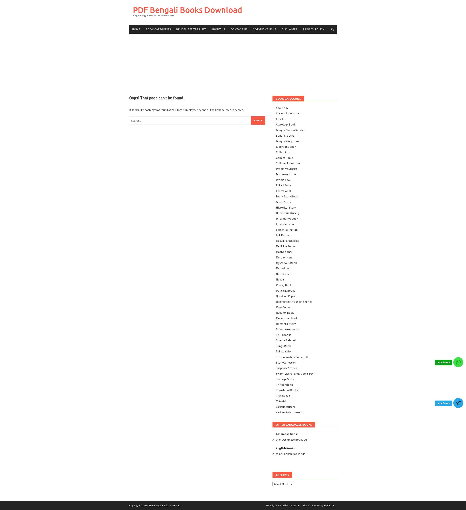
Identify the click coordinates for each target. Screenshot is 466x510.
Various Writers (285, 407)
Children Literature (288, 163)
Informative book (287, 218)
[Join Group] (458, 362)
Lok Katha (282, 235)
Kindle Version (285, 224)
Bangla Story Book (287, 141)
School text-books (287, 329)
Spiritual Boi (283, 351)
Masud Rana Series (287, 240)
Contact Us (238, 29)
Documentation (286, 174)
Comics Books (284, 158)
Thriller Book (284, 385)
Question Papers (286, 296)
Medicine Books (285, 246)
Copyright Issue (264, 29)
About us (218, 29)
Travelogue (283, 395)
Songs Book (283, 346)
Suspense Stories (286, 368)
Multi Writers (284, 257)
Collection (282, 152)
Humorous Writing (287, 213)
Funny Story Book (287, 196)
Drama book (283, 180)
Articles (281, 119)
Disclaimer (289, 29)
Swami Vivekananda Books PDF (295, 373)
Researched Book (286, 318)
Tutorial (281, 401)
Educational (283, 191)
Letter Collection (287, 230)
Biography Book (286, 146)
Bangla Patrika (285, 135)
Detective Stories (286, 168)
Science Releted (286, 340)
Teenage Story (285, 379)
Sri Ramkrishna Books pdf (292, 357)
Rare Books (283, 307)
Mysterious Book (286, 263)
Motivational (284, 252)
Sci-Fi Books (283, 335)
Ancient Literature (287, 113)
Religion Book (285, 312)
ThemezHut (330, 505)
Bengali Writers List (191, 29)
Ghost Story (283, 202)
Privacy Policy (313, 29)
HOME (136, 29)
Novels (280, 279)
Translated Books (287, 390)
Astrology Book (285, 124)
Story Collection (286, 362)
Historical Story (286, 207)
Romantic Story (286, 323)
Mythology (282, 268)
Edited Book (283, 185)
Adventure (282, 108)
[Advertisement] (233, 61)
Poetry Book (284, 285)
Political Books (285, 290)
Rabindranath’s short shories (294, 301)
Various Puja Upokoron (290, 412)
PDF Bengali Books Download (187, 10)
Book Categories (158, 29)
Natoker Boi (283, 274)
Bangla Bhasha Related (290, 130)
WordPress (295, 505)
